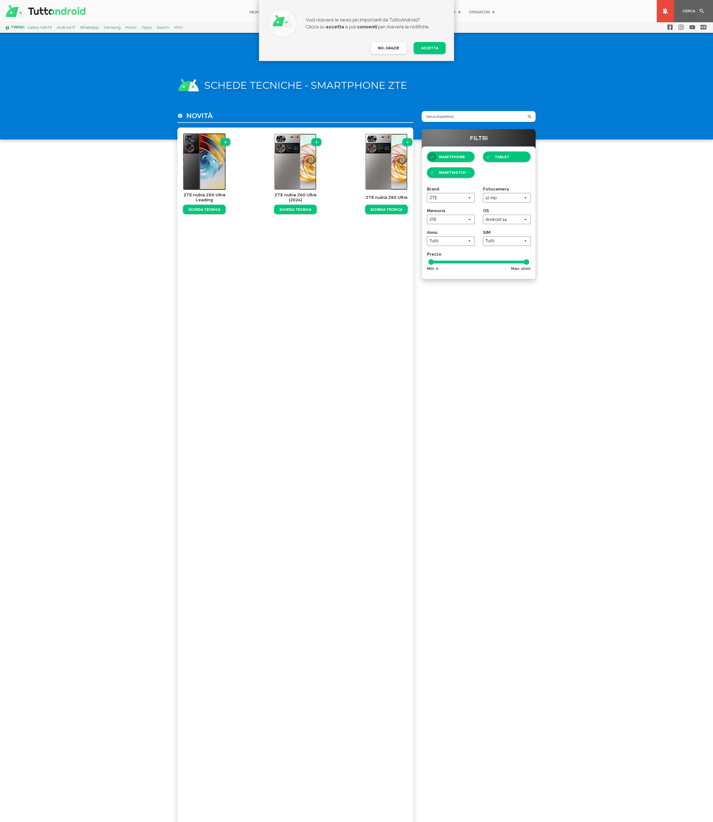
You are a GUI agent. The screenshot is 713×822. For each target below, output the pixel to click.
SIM (486, 232)
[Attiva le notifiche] (665, 11)
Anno (432, 232)
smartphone (452, 157)
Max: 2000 (521, 268)
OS (486, 210)
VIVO (178, 27)
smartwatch (452, 172)
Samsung (112, 27)
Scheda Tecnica (204, 209)
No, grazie (388, 48)
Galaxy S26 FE (39, 27)
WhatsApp (89, 27)
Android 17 (66, 27)
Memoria (436, 210)
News (255, 12)
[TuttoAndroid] (47, 11)
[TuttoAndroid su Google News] (702, 27)
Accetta (429, 48)
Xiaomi (163, 27)
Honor (131, 27)
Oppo (146, 27)
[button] (482, 12)
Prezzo (434, 254)
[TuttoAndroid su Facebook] (669, 27)
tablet (502, 157)
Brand (433, 189)
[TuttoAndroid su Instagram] (680, 27)
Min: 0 (432, 268)
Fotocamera (496, 189)
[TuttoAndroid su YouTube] (691, 27)
